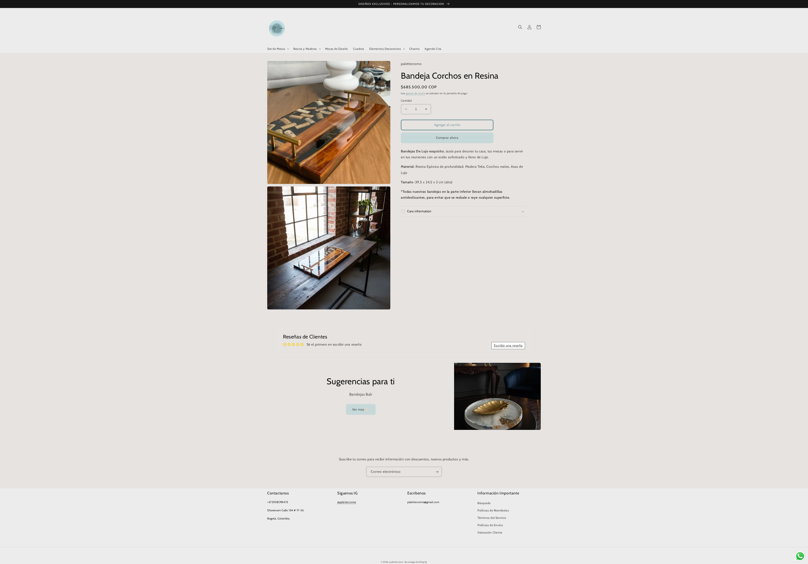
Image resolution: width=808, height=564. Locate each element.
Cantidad (406, 100)
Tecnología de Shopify (415, 562)
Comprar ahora (447, 138)
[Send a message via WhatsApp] (800, 556)
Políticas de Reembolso (493, 510)
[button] (278, 48)
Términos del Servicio (491, 518)
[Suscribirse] (436, 472)
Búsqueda (484, 503)
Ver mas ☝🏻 (360, 409)
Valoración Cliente (489, 532)
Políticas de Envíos (490, 525)
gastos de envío (415, 93)
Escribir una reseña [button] (508, 345)
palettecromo (396, 562)
